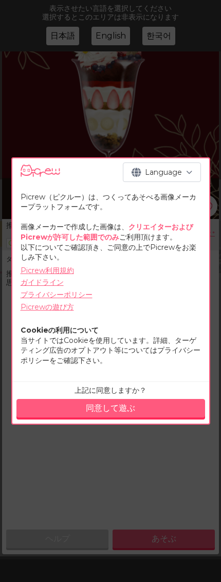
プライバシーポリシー (57, 294)
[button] (162, 172)
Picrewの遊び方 (47, 307)
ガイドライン (42, 282)
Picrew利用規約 (47, 270)
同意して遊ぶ (110, 408)
